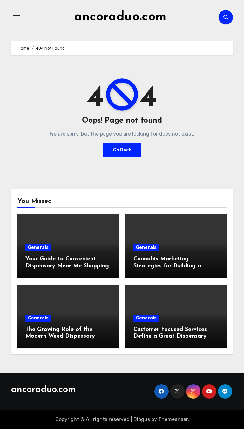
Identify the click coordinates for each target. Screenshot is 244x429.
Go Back (122, 150)
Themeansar (173, 419)
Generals (38, 247)
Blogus (141, 419)
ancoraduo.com (120, 17)
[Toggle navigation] (16, 17)
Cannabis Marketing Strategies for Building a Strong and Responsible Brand (174, 266)
